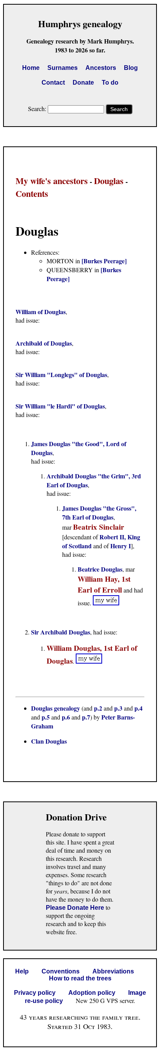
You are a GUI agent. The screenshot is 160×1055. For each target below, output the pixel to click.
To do (110, 82)
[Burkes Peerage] (104, 260)
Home (31, 67)
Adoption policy (91, 992)
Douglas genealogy (55, 708)
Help (22, 971)
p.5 (46, 717)
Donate (83, 82)
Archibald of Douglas (44, 343)
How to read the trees (80, 978)
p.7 (86, 717)
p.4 (138, 708)
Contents (32, 193)
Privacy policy (35, 992)
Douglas (108, 180)
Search (119, 109)
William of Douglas (41, 311)
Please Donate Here (75, 907)
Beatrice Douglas (100, 569)
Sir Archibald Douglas (60, 631)
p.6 (66, 717)
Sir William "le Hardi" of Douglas (60, 405)
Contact (53, 82)
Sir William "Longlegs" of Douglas (61, 374)
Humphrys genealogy (80, 23)
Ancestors (100, 67)
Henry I (120, 545)
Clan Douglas (49, 741)
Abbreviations (113, 971)
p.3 (118, 708)
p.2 (98, 708)
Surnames (62, 67)
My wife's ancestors (52, 180)
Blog (131, 67)
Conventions (61, 971)
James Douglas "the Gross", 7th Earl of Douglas (99, 512)
